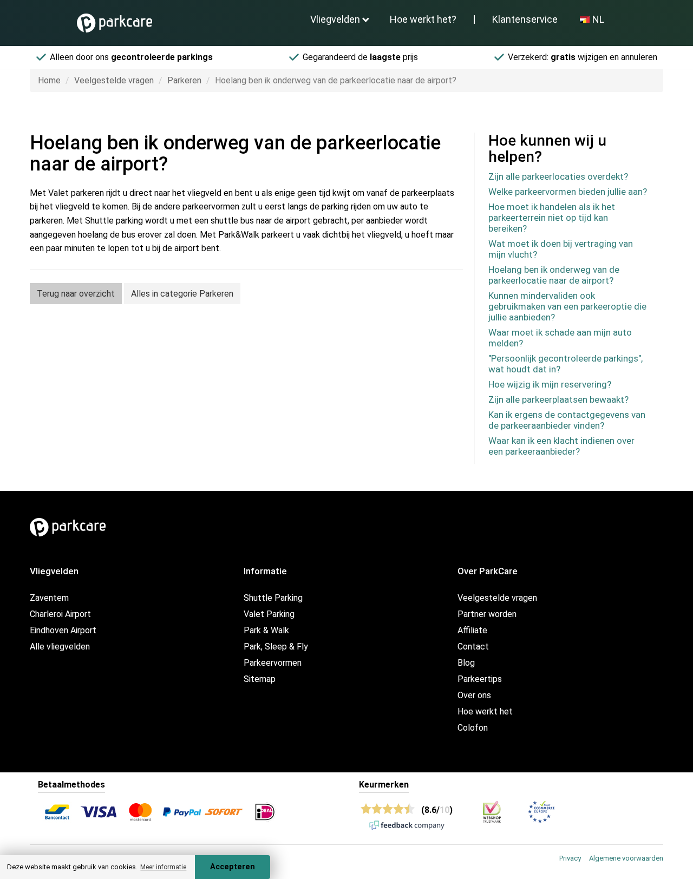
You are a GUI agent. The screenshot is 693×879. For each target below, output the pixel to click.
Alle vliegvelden (60, 646)
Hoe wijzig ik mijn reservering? (549, 384)
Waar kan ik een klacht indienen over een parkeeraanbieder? (561, 446)
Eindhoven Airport (63, 630)
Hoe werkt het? (423, 19)
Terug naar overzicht (76, 293)
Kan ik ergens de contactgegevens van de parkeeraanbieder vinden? (566, 420)
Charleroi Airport (60, 614)
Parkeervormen (273, 663)
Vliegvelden (335, 19)
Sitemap (260, 679)
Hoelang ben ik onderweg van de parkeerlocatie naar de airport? (553, 275)
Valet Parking (269, 614)
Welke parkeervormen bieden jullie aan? (567, 191)
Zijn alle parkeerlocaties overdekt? (558, 176)
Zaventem (49, 598)
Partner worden (487, 614)
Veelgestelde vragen (114, 80)
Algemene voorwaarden (626, 858)
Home (49, 80)
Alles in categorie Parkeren (182, 293)
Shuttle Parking (273, 598)
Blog (466, 663)
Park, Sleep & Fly (276, 646)
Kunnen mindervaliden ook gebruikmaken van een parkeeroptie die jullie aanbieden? (567, 306)
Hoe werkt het (485, 711)
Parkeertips (479, 679)
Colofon (472, 728)
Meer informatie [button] (163, 867)
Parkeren (184, 80)
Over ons (474, 695)
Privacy (570, 858)
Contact (473, 646)
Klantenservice (525, 19)
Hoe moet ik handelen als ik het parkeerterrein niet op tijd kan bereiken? (551, 217)
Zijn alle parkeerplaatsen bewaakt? (558, 399)
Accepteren (232, 866)
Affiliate (472, 630)
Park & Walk (266, 630)
